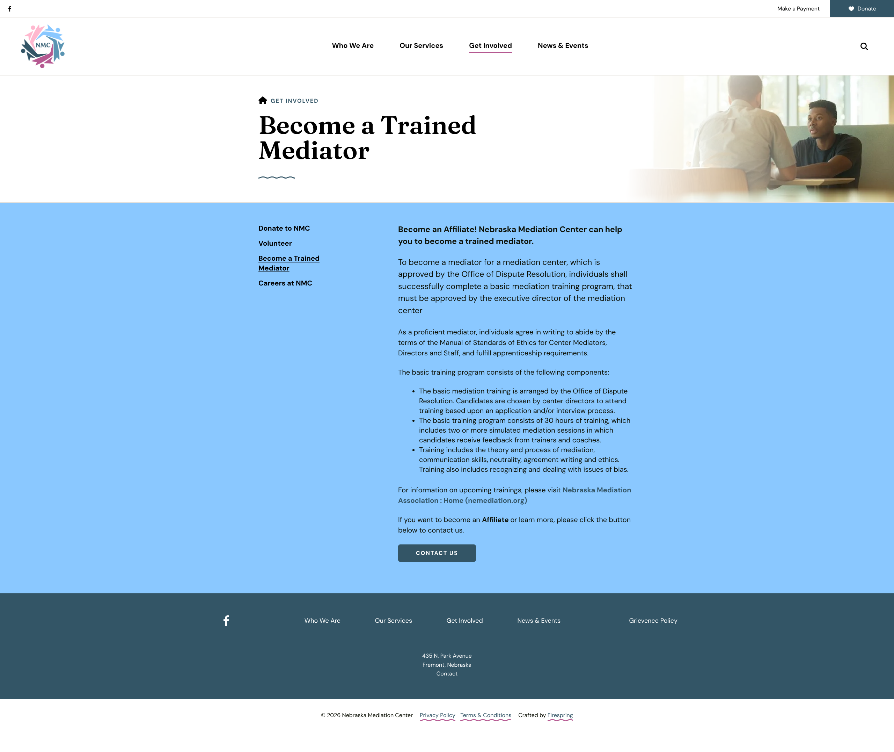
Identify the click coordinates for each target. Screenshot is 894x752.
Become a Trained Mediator (289, 263)
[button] (864, 46)
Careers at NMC (285, 283)
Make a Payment (798, 8)
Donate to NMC (284, 228)
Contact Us (437, 553)
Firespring (560, 715)
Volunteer (275, 243)
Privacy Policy (437, 715)
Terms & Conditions (485, 715)
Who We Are (353, 45)
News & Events (563, 45)
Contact (447, 673)
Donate (867, 8)
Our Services (421, 45)
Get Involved (490, 45)
